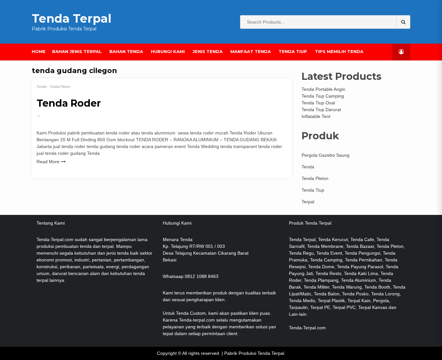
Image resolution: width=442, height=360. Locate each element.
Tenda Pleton (60, 87)
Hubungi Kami (168, 51)
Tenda (41, 87)
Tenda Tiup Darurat (321, 109)
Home (39, 51)
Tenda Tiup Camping (323, 96)
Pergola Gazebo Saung (325, 155)
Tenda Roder (69, 103)
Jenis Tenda (208, 51)
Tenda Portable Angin (323, 89)
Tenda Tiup (293, 51)
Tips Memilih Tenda (339, 51)
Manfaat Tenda (250, 51)
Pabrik (230, 353)
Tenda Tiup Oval (318, 102)
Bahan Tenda (126, 51)
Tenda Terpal (71, 18)
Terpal (308, 201)
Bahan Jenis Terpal (77, 51)
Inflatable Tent (316, 116)
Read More (48, 161)
